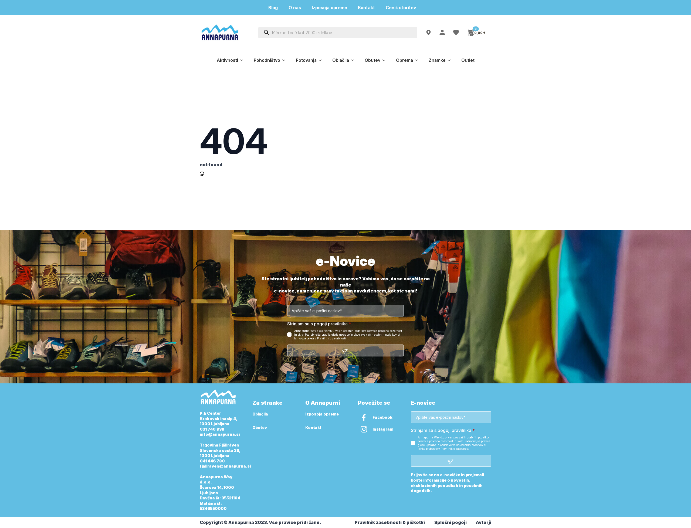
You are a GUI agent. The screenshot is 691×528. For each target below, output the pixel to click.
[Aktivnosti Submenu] (243, 60)
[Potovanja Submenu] (322, 60)
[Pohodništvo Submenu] (285, 60)
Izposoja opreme (329, 7)
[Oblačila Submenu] (354, 60)
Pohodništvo (267, 60)
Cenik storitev (404, 7)
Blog (273, 7)
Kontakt (366, 7)
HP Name (206, 261)
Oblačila (340, 60)
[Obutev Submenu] (385, 60)
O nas (295, 7)
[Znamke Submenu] (451, 60)
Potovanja (306, 60)
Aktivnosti (227, 60)
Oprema (404, 60)
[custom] (364, 417)
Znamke (437, 60)
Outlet (468, 60)
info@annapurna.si (220, 434)
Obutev (372, 60)
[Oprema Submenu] (418, 60)
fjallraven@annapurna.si (225, 466)
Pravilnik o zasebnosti (331, 338)
